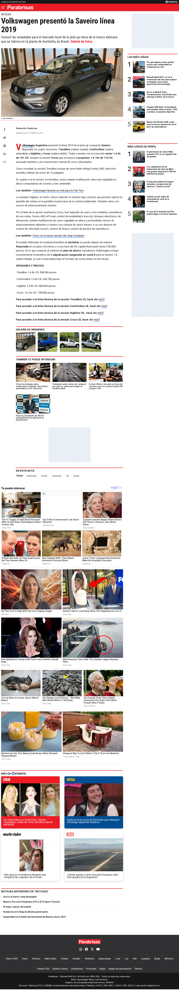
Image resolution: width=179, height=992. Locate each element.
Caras (25, 958)
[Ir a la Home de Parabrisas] (20, 7)
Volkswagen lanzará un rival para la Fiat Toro (58, 190)
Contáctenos (77, 968)
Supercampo (105, 958)
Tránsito (138, 968)
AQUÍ (101, 299)
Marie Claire (50, 958)
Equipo (102, 968)
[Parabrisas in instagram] (80, 949)
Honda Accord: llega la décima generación (25, 912)
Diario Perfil (11, 958)
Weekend (89, 958)
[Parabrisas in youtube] (98, 949)
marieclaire (30, 835)
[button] (117, 53)
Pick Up (44, 476)
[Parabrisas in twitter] (92, 949)
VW (67, 476)
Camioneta (56, 476)
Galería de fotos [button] (81, 41)
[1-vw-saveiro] (26, 342)
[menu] (3, 7)
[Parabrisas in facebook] (86, 949)
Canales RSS (43, 968)
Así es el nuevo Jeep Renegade (20, 896)
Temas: (19, 476)
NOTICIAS (6, 14)
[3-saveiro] (69, 342)
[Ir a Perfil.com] (171, 2)
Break (157, 958)
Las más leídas (138, 57)
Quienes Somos (60, 968)
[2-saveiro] (47, 342)
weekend (93, 835)
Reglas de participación (120, 968)
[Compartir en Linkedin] (4, 153)
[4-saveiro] (91, 342)
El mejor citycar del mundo (17, 906)
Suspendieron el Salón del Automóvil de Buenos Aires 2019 (34, 917)
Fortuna (64, 958)
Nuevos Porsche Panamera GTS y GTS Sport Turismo (31, 901)
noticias (93, 780)
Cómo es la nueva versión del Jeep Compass (58, 235)
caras (30, 780)
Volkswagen (28, 145)
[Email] (4, 162)
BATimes (168, 958)
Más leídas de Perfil (142, 146)
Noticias (36, 958)
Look (117, 958)
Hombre (76, 958)
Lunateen (145, 958)
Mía (134, 958)
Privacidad (91, 968)
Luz (126, 958)
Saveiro (76, 476)
